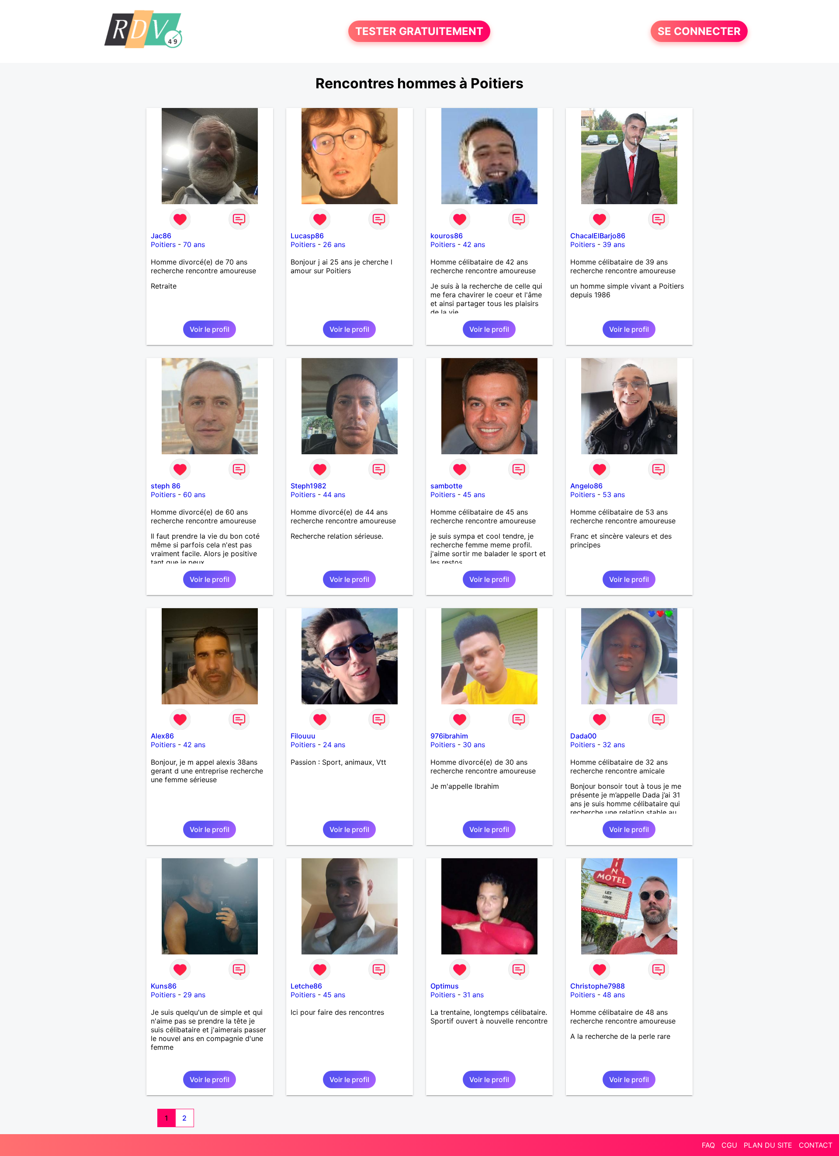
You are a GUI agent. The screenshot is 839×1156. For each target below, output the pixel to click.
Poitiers (163, 244)
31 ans (473, 994)
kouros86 (446, 235)
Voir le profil (209, 329)
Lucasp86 (307, 235)
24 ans (334, 744)
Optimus (444, 986)
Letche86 (306, 986)
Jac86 (161, 235)
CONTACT (815, 1145)
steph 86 (165, 485)
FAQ (708, 1145)
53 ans (614, 494)
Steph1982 (308, 485)
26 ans (334, 244)
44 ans (334, 494)
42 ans (474, 244)
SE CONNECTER (699, 31)
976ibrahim (449, 735)
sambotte (446, 485)
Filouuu (303, 735)
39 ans (614, 244)
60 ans (194, 494)
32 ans (614, 744)
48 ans (614, 994)
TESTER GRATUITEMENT (419, 31)
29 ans (194, 994)
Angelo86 (586, 485)
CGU (729, 1145)
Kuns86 (164, 986)
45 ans (474, 494)
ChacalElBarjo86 (597, 235)
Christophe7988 (597, 986)
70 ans (194, 244)
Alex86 (162, 735)
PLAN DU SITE (768, 1145)
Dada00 (583, 735)
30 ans (474, 744)
